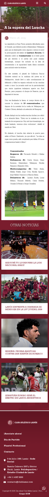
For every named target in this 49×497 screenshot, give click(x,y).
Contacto (9, 451)
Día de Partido (12, 439)
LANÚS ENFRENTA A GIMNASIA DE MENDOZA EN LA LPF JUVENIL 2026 (23, 308)
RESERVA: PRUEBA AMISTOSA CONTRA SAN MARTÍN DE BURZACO (24, 352)
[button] (44, 3)
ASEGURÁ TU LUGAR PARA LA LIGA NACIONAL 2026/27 (23, 263)
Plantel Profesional (15, 445)
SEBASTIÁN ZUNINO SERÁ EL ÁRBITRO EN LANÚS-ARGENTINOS (23, 396)
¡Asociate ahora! (13, 433)
